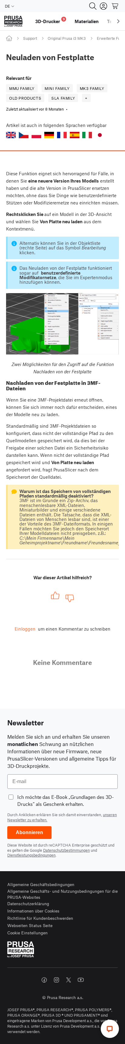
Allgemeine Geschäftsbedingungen (40, 884)
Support (30, 38)
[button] (11, 135)
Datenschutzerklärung (28, 903)
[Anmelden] (103, 6)
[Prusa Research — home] (13, 21)
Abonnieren (29, 832)
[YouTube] (81, 980)
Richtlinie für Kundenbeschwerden (40, 918)
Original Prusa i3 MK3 (67, 38)
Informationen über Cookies (33, 910)
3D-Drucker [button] (50, 20)
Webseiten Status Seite (29, 925)
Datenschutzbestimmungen (66, 850)
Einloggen (25, 629)
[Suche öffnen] (93, 6)
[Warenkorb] (115, 6)
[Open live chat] (110, 1029)
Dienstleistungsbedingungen (31, 855)
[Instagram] (56, 980)
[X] (68, 980)
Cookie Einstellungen (27, 932)
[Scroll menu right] (118, 21)
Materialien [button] (87, 21)
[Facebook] (44, 980)
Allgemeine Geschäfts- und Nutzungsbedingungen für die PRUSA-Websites (62, 894)
